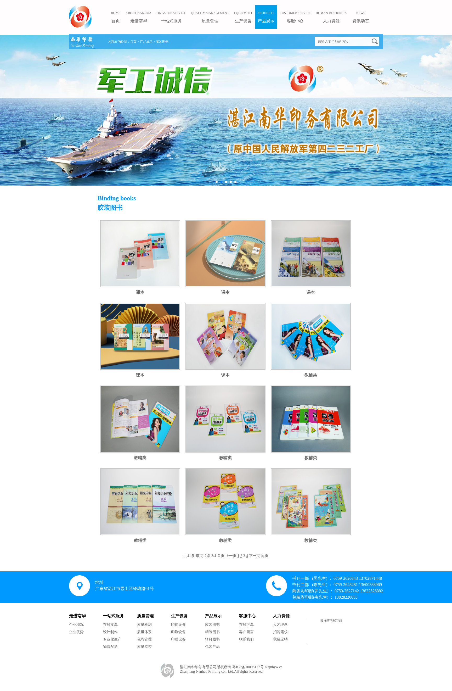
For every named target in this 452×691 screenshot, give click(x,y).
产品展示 (266, 17)
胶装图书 (212, 625)
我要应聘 (280, 639)
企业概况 (76, 625)
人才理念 (280, 625)
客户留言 (246, 632)
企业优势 (76, 632)
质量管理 (210, 17)
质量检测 (144, 625)
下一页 (254, 556)
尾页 (264, 556)
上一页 (230, 556)
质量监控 (144, 647)
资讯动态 (360, 17)
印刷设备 (178, 632)
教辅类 (310, 375)
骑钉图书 (212, 639)
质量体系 (144, 632)
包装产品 (212, 647)
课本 (140, 292)
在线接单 (110, 625)
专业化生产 (112, 639)
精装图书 (212, 632)
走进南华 (138, 17)
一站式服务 (171, 17)
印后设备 (178, 639)
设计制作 (110, 632)
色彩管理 (144, 639)
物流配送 (110, 647)
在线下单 (246, 625)
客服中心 (295, 17)
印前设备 (178, 625)
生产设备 (243, 17)
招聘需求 (280, 632)
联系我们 (246, 639)
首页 (133, 41)
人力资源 (331, 17)
